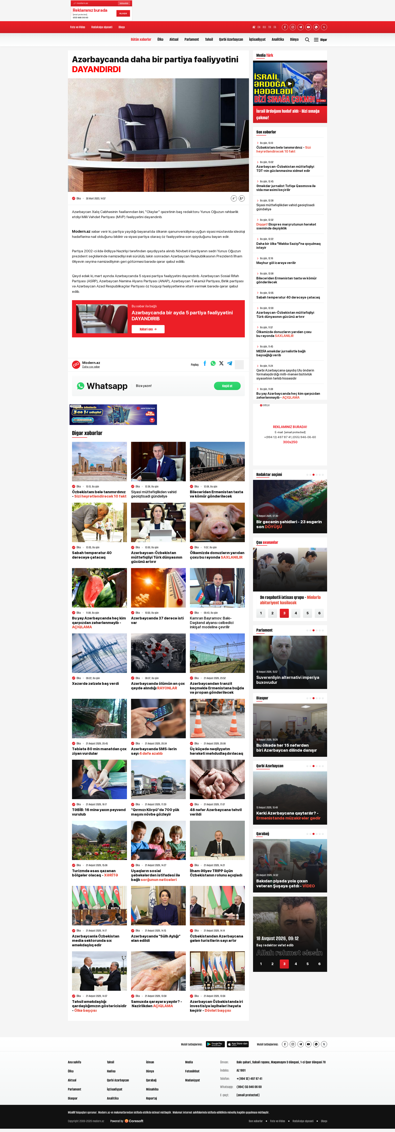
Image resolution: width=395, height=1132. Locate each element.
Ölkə (160, 39)
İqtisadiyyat (257, 39)
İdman (150, 1062)
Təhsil (209, 39)
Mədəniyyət (192, 1080)
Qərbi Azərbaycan (231, 39)
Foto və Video (77, 27)
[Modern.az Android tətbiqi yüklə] (215, 1044)
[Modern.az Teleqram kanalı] (300, 27)
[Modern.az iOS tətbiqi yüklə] (238, 1044)
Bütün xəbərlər (141, 39)
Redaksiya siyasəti (101, 27)
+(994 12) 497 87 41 (249, 1078)
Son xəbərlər (256, 1121)
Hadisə (111, 1071)
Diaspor (73, 1098)
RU (264, 27)
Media (189, 1062)
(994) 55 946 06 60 (249, 1086)
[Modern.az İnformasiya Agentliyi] (83, 1044)
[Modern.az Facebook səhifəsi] (285, 27)
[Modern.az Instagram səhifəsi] (293, 27)
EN (259, 27)
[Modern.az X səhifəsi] (324, 27)
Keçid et (227, 385)
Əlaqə (121, 27)
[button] (307, 475)
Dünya (294, 39)
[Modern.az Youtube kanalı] (308, 27)
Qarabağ (151, 1080)
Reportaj (151, 1098)
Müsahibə (152, 1089)
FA (275, 27)
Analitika (278, 39)
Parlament (192, 39)
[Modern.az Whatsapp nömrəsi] (316, 27)
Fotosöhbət (192, 1071)
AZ (254, 27)
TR (269, 27)
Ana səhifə (74, 1062)
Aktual (174, 39)
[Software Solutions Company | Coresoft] (133, 1121)
